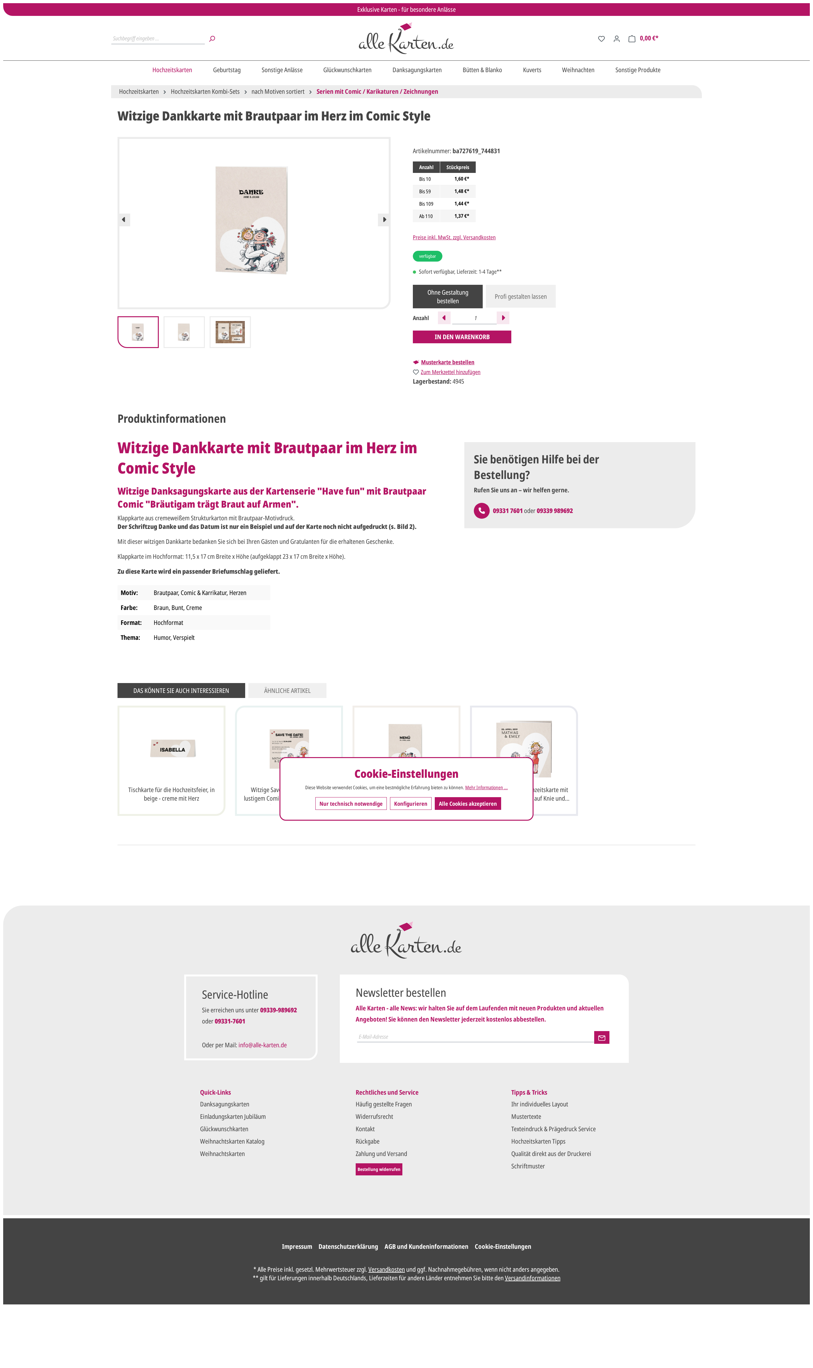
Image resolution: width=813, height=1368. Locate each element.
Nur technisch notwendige (351, 803)
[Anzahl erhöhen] (503, 317)
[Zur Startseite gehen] (406, 38)
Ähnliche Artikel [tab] (287, 690)
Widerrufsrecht (374, 1116)
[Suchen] (212, 38)
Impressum (297, 1246)
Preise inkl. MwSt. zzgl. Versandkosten (454, 237)
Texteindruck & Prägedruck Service (553, 1129)
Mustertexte (526, 1116)
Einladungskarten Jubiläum (233, 1116)
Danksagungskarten (224, 1104)
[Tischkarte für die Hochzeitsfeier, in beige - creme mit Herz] (171, 749)
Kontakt (365, 1129)
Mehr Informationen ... (486, 787)
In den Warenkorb (462, 336)
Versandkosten (386, 1269)
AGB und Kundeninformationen (426, 1246)
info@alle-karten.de (263, 1045)
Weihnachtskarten (222, 1153)
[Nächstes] (384, 220)
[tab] (172, 419)
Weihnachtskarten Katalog (232, 1141)
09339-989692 (278, 1010)
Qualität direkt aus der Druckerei (551, 1153)
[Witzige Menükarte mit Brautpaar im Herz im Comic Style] (406, 749)
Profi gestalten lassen (521, 296)
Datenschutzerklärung (348, 1246)
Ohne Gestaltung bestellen (447, 296)
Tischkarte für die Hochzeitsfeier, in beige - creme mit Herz (171, 794)
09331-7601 (230, 1021)
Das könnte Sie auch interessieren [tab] (181, 690)
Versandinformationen (533, 1278)
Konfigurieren (410, 803)
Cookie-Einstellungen (503, 1246)
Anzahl (421, 318)
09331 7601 (508, 510)
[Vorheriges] (124, 220)
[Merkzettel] (601, 38)
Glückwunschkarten (224, 1129)
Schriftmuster (528, 1166)
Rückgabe (368, 1141)
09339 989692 (555, 510)
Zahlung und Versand (381, 1153)
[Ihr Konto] (616, 38)
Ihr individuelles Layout (539, 1104)
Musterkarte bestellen (447, 362)
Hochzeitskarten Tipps (538, 1141)
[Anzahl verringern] (444, 317)
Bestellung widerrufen (379, 1169)
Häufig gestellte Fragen (384, 1104)
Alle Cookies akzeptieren (468, 803)
